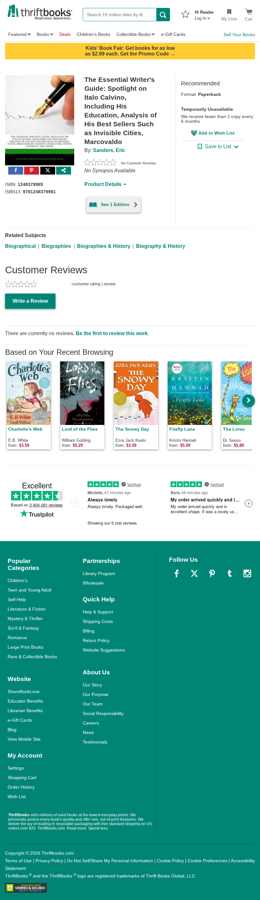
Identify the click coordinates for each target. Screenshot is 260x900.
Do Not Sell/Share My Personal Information (110, 860)
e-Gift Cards (20, 720)
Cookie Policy (170, 860)
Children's (18, 580)
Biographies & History (103, 246)
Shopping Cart (22, 777)
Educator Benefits (25, 701)
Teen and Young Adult (29, 589)
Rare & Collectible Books (32, 656)
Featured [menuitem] (17, 34)
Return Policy (96, 640)
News (88, 732)
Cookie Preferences (207, 860)
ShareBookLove (24, 691)
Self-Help (17, 599)
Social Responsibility (103, 713)
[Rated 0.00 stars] (100, 163)
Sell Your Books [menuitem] (239, 34)
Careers (91, 722)
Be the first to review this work (112, 333)
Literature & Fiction (27, 609)
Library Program (99, 573)
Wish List (17, 796)
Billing (88, 630)
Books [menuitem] (43, 34)
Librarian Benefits (25, 710)
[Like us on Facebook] (176, 573)
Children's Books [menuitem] (93, 34)
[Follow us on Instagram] (247, 573)
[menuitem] (204, 13)
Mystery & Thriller (25, 618)
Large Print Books (25, 647)
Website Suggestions (104, 649)
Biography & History (160, 246)
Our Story (92, 684)
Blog (12, 729)
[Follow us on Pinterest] (212, 573)
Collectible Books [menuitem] (133, 34)
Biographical (20, 246)
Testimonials (95, 741)
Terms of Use (18, 860)
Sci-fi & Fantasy (23, 628)
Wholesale (93, 583)
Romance (17, 637)
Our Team (93, 703)
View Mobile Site (24, 739)
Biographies (56, 246)
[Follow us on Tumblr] (229, 573)
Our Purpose (95, 694)
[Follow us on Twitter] (194, 573)
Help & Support (98, 611)
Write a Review (30, 301)
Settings (16, 768)
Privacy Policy (49, 860)
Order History (21, 787)
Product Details (102, 184)
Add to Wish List (216, 133)
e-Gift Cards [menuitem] (173, 34)
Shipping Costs (98, 621)
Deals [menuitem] (65, 34)
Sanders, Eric (109, 150)
